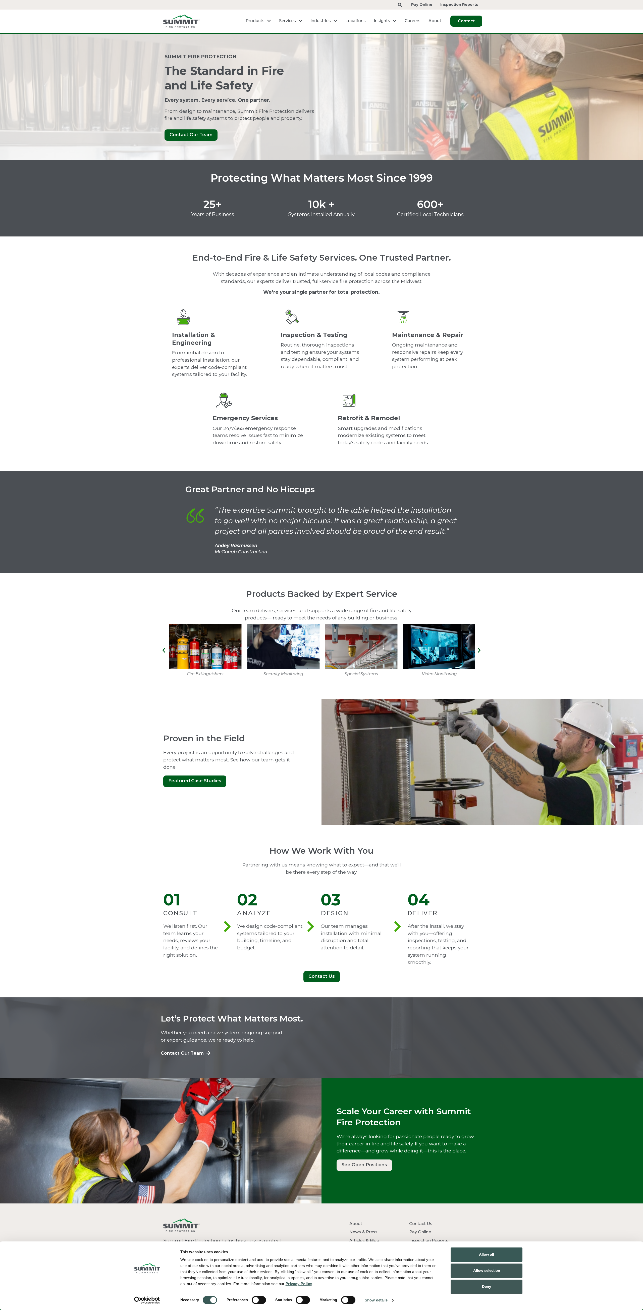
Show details (376, 1300)
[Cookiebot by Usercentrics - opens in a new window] (147, 1300)
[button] (164, 650)
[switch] (259, 1300)
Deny (486, 1286)
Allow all (486, 1254)
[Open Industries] (335, 21)
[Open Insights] (395, 21)
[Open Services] (300, 21)
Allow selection (486, 1270)
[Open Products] (269, 21)
